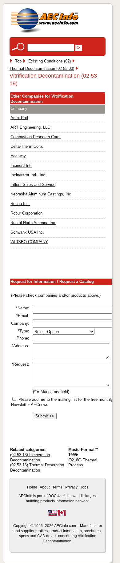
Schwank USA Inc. (27, 232)
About (45, 487)
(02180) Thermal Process (82, 463)
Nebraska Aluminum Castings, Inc (40, 194)
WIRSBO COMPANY (29, 241)
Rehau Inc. (20, 203)
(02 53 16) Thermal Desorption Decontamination (37, 468)
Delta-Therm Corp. (26, 146)
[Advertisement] (65, 264)
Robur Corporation (26, 213)
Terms (57, 487)
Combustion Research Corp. (35, 137)
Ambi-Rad (19, 117)
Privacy (71, 487)
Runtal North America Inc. (33, 222)
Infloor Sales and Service (32, 184)
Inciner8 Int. (21, 165)
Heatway (18, 156)
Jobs (84, 487)
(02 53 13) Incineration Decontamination (30, 457)
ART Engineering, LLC (30, 127)
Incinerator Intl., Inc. (28, 175)
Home (32, 487)
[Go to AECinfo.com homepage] (44, 32)
